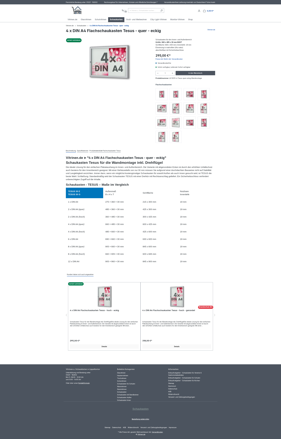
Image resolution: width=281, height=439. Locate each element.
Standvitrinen (122, 389)
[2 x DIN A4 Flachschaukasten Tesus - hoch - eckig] (204, 123)
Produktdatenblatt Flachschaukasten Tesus (105, 151)
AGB (169, 391)
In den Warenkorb (195, 73)
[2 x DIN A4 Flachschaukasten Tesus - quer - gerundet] (190, 94)
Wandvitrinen (122, 386)
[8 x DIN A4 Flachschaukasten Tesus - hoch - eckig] (176, 137)
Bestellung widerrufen (140, 419)
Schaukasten (121, 392)
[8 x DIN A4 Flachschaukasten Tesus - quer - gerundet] (162, 123)
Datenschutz (172, 389)
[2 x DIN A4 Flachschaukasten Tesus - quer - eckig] (190, 123)
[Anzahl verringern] (157, 73)
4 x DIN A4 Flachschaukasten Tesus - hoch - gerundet (168, 310)
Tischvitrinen (121, 378)
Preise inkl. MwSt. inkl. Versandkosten (169, 59)
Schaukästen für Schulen (126, 384)
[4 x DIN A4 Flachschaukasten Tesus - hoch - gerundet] (176, 108)
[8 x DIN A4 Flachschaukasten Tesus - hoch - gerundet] (204, 108)
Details (104, 346)
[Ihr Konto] (199, 11)
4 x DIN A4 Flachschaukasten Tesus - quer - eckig (109, 26)
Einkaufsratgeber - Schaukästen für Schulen (184, 378)
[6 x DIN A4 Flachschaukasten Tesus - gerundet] (190, 108)
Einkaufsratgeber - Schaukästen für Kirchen (184, 380)
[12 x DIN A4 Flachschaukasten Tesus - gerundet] (176, 123)
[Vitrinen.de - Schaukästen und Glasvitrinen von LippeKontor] (77, 10)
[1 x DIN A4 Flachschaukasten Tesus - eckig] (162, 94)
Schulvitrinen (121, 381)
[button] (66, 315)
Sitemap (171, 383)
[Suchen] (161, 10)
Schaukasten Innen (124, 400)
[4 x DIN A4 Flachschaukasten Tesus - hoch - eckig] (162, 137)
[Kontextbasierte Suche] (124, 11)
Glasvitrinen (121, 373)
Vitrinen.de (70, 26)
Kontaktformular (84, 383)
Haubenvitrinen (122, 375)
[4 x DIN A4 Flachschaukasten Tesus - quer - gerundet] (162, 108)
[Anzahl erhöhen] (172, 73)
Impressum (172, 386)
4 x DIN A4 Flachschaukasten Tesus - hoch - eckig (94, 310)
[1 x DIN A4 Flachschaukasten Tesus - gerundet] (176, 94)
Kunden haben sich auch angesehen (80, 274)
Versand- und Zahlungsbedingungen (181, 397)
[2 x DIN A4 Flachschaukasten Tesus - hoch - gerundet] (204, 94)
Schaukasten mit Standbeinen (128, 395)
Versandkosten (157, 432)
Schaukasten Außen (124, 397)
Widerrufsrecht (173, 394)
